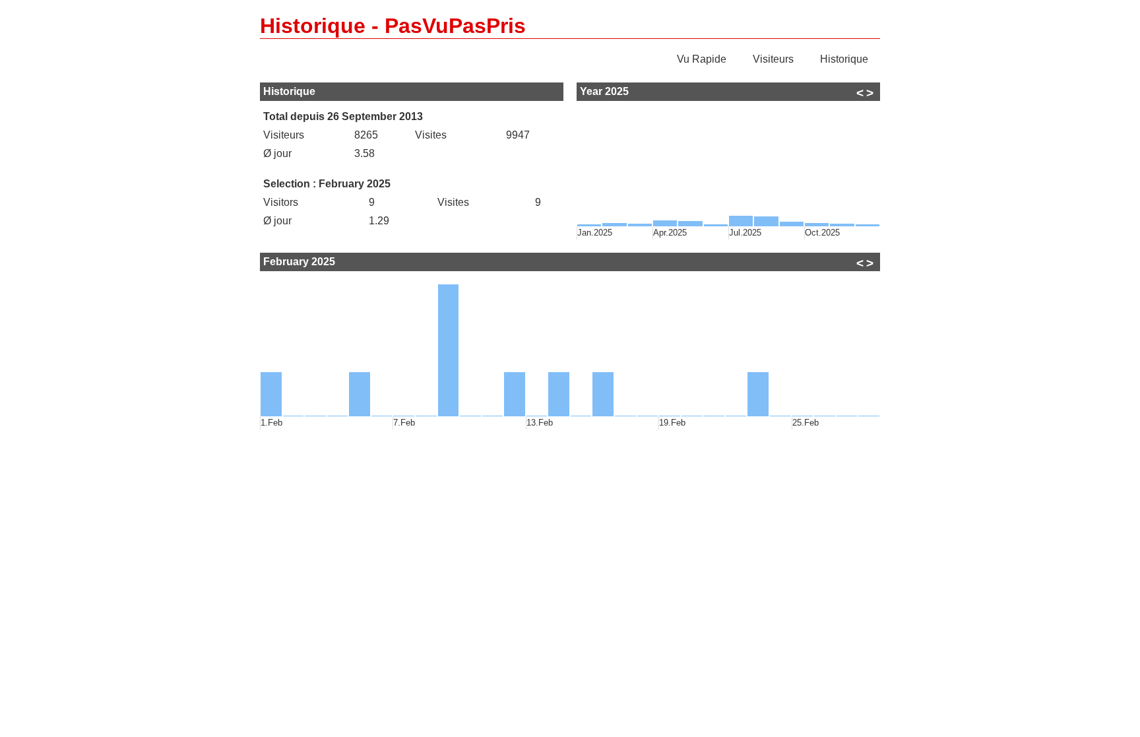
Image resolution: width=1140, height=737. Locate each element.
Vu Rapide (701, 59)
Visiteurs (773, 59)
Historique (844, 59)
